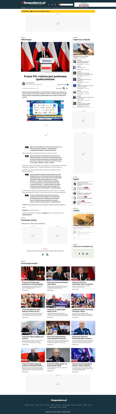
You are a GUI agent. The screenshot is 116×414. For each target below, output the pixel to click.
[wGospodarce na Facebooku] (48, 4)
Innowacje (62, 7)
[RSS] (55, 4)
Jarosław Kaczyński (25, 223)
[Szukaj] (59, 5)
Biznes (32, 7)
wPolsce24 (44, 213)
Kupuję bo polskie (55, 7)
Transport (40, 7)
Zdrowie (71, 7)
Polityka (32, 223)
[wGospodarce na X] (52, 4)
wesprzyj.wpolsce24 (26, 214)
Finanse (28, 7)
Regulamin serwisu (49, 411)
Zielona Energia (81, 7)
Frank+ (75, 7)
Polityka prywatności (57, 411)
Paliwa (44, 7)
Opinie (86, 7)
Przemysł (67, 7)
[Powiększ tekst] (64, 88)
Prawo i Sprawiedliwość (39, 223)
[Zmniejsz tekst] (66, 88)
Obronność (49, 7)
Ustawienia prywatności (66, 411)
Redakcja (65, 407)
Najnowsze (23, 7)
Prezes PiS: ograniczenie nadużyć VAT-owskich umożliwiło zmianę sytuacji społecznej (46, 204)
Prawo (36, 7)
